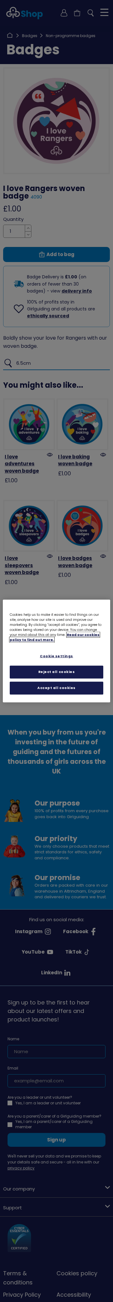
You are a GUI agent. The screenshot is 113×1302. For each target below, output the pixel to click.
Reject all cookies (56, 672)
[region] (56, 651)
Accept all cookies (56, 687)
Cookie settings (56, 656)
